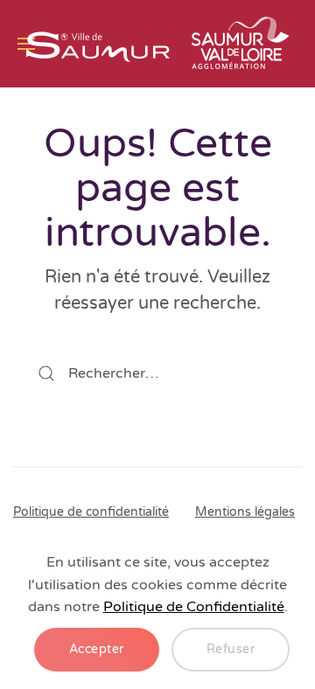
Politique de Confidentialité (193, 607)
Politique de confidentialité (91, 512)
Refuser (231, 649)
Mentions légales (245, 512)
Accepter (96, 649)
